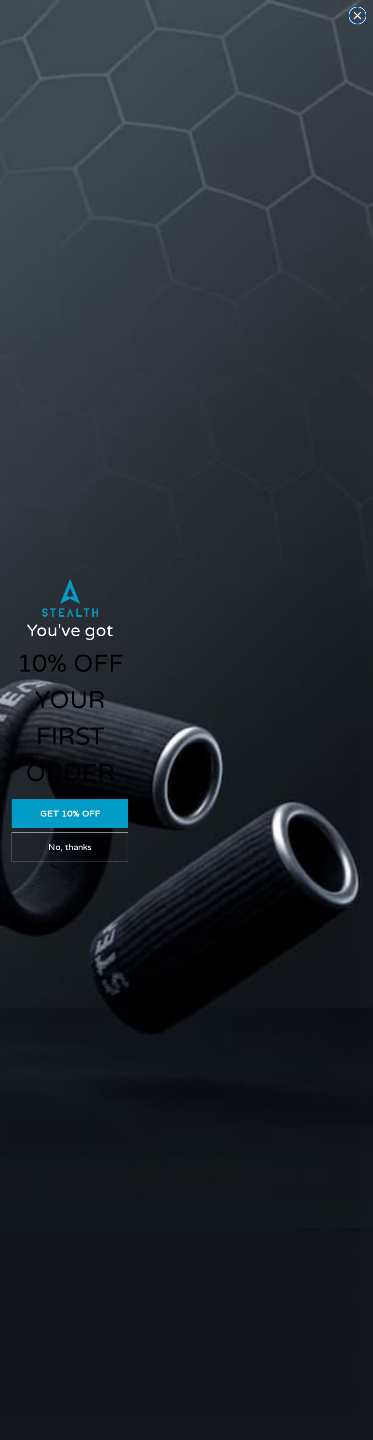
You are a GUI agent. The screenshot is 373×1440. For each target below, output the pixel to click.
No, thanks (70, 847)
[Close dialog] (357, 15)
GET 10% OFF (70, 813)
